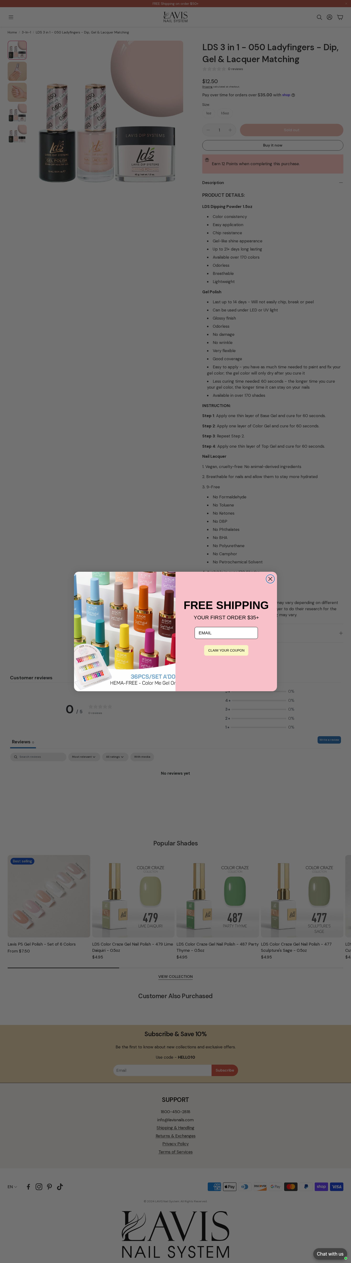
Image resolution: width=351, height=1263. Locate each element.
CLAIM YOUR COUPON (226, 650)
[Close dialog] (270, 579)
